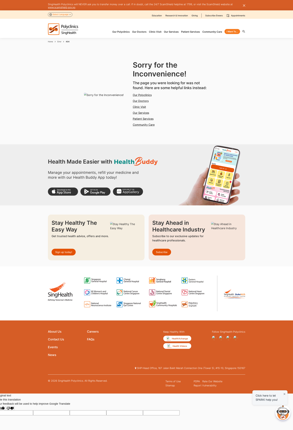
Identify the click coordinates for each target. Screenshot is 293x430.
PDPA (197, 381)
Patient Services (143, 118)
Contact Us (56, 339)
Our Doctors (141, 101)
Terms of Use (173, 381)
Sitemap (170, 385)
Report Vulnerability (205, 385)
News (52, 355)
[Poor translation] (10, 408)
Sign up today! (63, 252)
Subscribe (161, 252)
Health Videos (180, 346)
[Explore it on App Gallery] (128, 192)
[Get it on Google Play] (95, 192)
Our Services (141, 112)
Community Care (144, 124)
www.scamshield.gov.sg (61, 7)
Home (50, 41)
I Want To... (232, 31)
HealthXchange (180, 338)
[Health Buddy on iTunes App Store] (63, 192)
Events (53, 347)
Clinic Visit (139, 106)
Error (59, 41)
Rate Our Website (212, 381)
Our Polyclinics (142, 95)
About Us (54, 331)
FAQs (90, 339)
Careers (93, 331)
